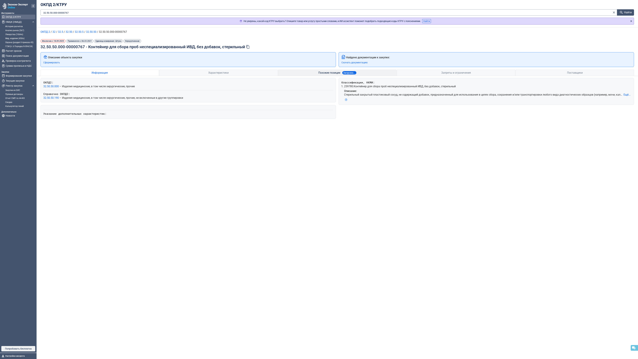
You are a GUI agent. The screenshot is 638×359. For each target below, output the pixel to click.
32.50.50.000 (51, 86)
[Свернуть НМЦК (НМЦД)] (33, 22)
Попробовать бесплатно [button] (18, 348)
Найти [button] (426, 21)
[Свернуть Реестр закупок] (33, 85)
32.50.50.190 (51, 97)
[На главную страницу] (14, 6)
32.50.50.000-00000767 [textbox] (56, 12)
